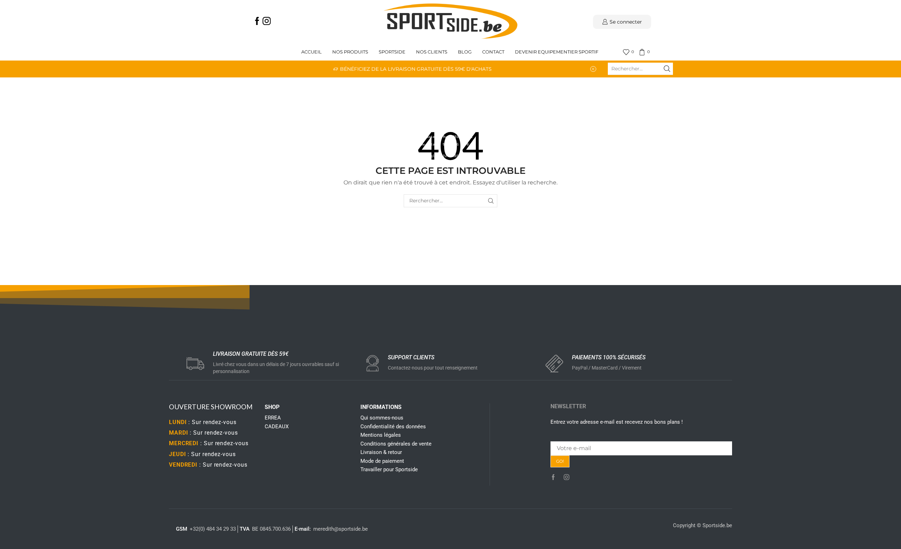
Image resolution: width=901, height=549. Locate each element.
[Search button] (667, 69)
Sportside (392, 52)
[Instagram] (267, 21)
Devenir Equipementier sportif (557, 52)
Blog (465, 52)
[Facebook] (257, 21)
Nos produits (350, 52)
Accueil (311, 52)
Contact (493, 52)
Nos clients (431, 52)
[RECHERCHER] (490, 200)
